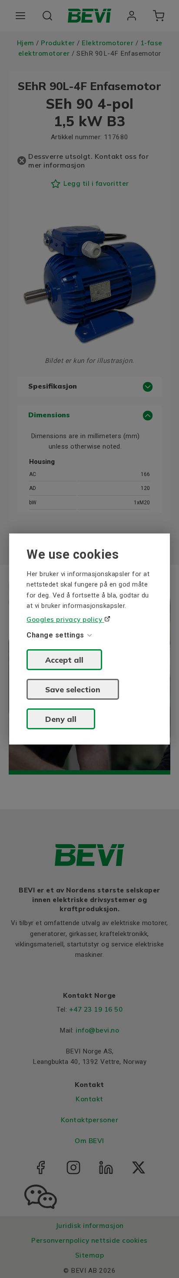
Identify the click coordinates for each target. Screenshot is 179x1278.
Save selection (72, 689)
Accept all (64, 659)
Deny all (60, 719)
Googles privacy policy (65, 619)
